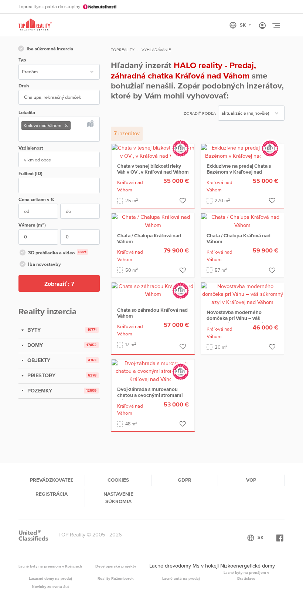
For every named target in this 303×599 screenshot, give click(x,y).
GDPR (184, 480)
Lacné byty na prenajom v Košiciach (50, 566)
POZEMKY (39, 391)
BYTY (33, 330)
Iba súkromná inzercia (50, 48)
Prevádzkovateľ (51, 480)
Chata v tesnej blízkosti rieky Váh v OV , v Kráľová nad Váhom (153, 169)
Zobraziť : (59, 283)
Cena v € (36, 199)
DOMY (34, 345)
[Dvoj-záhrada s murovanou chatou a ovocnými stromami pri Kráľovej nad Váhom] (153, 371)
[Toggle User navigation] (262, 26)
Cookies (118, 480)
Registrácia (51, 494)
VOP (251, 480)
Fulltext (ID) (30, 173)
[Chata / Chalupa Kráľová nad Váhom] (153, 221)
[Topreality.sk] (35, 25)
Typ (22, 60)
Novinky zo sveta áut (50, 586)
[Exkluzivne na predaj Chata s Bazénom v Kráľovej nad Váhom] (242, 151)
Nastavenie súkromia (118, 497)
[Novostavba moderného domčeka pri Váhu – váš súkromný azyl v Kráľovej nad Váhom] (242, 294)
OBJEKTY (38, 360)
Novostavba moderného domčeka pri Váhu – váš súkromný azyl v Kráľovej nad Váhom (240, 321)
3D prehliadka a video (57, 252)
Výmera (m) (32, 225)
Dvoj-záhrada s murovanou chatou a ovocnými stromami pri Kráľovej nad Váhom (150, 395)
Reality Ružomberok (116, 578)
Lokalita (26, 112)
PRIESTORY (40, 375)
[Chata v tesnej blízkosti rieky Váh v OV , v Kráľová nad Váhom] (153, 151)
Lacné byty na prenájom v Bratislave (246, 575)
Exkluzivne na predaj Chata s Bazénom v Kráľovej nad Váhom (239, 172)
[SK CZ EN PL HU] (243, 25)
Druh (23, 85)
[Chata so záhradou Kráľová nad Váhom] (153, 290)
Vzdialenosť (30, 148)
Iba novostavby (44, 264)
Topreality (123, 49)
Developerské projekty (115, 566)
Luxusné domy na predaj (50, 578)
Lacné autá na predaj (181, 578)
